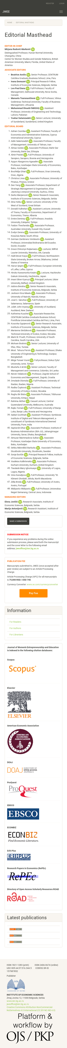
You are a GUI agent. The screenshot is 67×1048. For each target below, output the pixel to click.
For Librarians (16, 634)
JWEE (6, 11)
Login (61, 3)
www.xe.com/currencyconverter (42, 584)
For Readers (15, 622)
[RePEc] (22, 876)
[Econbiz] (23, 836)
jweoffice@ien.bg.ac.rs (18, 1004)
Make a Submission (18, 521)
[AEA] (20, 741)
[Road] (21, 896)
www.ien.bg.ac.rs (15, 1001)
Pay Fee (33, 593)
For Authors (15, 628)
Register (50, 3)
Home (9, 23)
